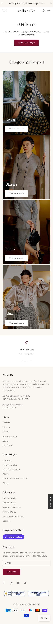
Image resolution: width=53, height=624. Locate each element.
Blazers (6, 427)
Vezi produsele (16, 129)
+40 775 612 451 (10, 407)
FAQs (5, 474)
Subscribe (11, 572)
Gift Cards (7, 445)
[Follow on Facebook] (4, 582)
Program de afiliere (13, 530)
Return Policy (9, 503)
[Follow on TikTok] (25, 582)
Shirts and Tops (10, 436)
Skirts (5, 431)
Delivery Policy (10, 498)
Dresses (6, 422)
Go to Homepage (26, 43)
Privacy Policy (9, 512)
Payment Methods (11, 507)
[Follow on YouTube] (18, 582)
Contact (6, 521)
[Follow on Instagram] (11, 582)
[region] (26, 348)
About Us (7, 460)
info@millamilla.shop (13, 404)
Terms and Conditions (13, 516)
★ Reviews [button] (50, 502)
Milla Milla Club (10, 465)
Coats (5, 441)
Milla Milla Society (11, 469)
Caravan (37, 604)
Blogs (5, 483)
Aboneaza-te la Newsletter (15, 478)
